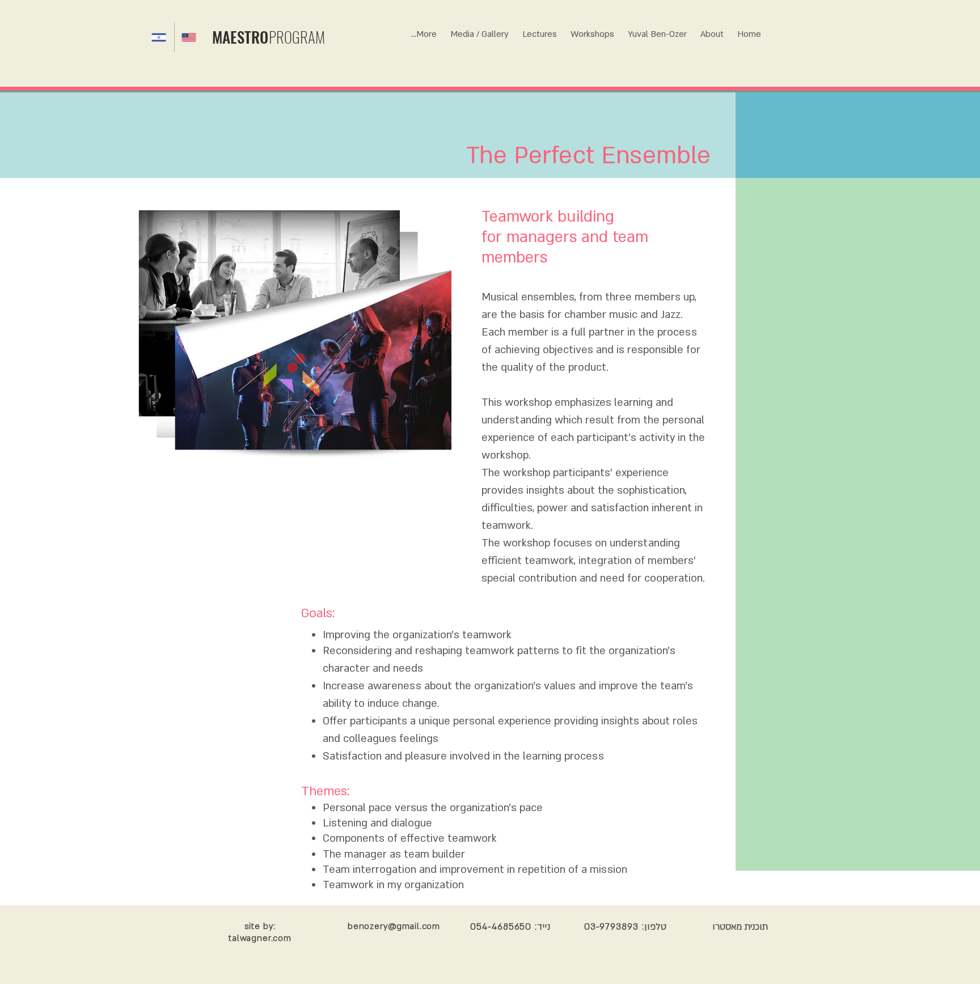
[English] (189, 37)
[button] (592, 29)
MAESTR (236, 37)
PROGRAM (297, 37)
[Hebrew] (159, 37)
